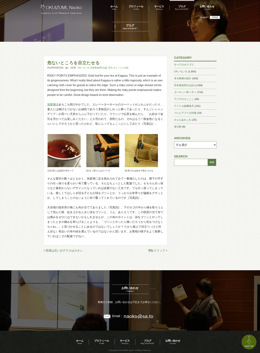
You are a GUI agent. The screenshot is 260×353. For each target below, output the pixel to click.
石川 (110, 67)
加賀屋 (51, 104)
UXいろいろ (83, 67)
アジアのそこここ (184, 99)
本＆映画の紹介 (182, 78)
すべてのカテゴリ (184, 64)
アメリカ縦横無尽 (184, 106)
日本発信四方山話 (98, 67)
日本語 (215, 17)
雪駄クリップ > (157, 250)
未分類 (177, 126)
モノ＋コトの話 (121, 67)
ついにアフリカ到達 (185, 112)
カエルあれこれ (182, 119)
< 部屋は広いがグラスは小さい (63, 250)
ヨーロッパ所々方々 (185, 92)
